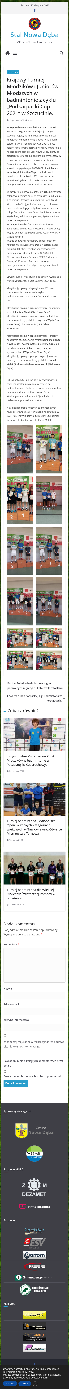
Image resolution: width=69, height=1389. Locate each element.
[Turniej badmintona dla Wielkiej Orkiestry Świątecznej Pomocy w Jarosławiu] (34, 854)
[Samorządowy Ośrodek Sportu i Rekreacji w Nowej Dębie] (34, 1147)
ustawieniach (40, 1377)
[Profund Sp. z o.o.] (34, 1264)
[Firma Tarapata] (34, 1202)
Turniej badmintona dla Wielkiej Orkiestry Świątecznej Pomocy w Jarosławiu (31, 894)
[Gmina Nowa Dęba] (34, 1124)
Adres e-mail (11, 1004)
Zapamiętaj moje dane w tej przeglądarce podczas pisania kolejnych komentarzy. (34, 1044)
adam (30, 120)
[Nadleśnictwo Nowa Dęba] (34, 1285)
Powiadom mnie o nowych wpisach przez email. (33, 1076)
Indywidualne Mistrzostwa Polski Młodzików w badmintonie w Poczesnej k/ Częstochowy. (31, 760)
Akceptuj (10, 1383)
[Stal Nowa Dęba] (7, 53)
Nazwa (8, 988)
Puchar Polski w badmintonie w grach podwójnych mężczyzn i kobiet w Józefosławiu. (35, 686)
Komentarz (11, 944)
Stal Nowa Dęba (34, 34)
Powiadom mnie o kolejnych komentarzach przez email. (34, 1063)
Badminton (13, 72)
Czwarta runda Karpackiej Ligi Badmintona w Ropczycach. (34, 698)
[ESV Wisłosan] (34, 1240)
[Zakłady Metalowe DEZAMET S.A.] (34, 1178)
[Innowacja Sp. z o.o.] (34, 1276)
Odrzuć (25, 1383)
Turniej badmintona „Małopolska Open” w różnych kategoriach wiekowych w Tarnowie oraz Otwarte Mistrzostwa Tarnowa (34, 827)
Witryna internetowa (16, 1020)
